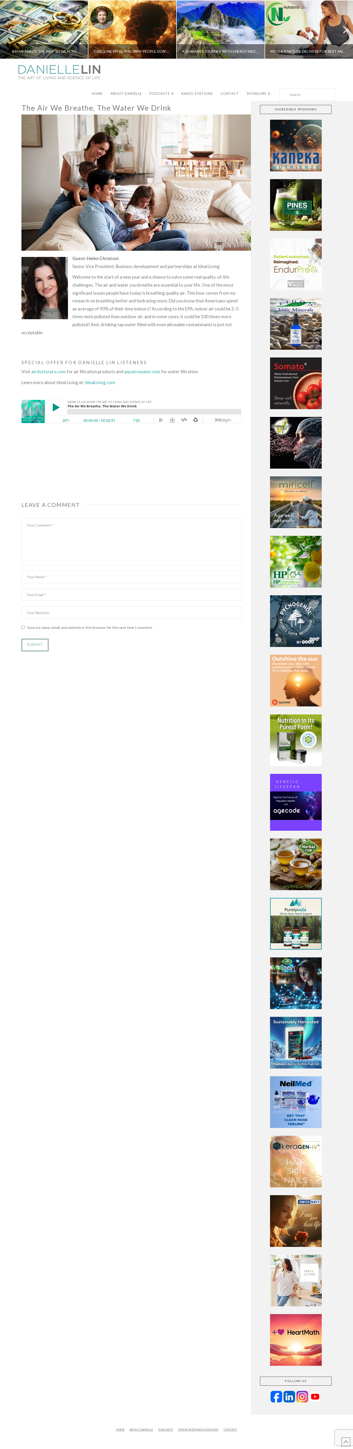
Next (342, 29)
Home (120, 1429)
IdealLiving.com (100, 382)
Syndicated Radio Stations (198, 1429)
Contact (230, 1429)
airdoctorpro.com (48, 371)
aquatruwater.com (142, 371)
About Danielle (141, 1429)
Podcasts (165, 1429)
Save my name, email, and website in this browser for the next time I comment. (90, 627)
